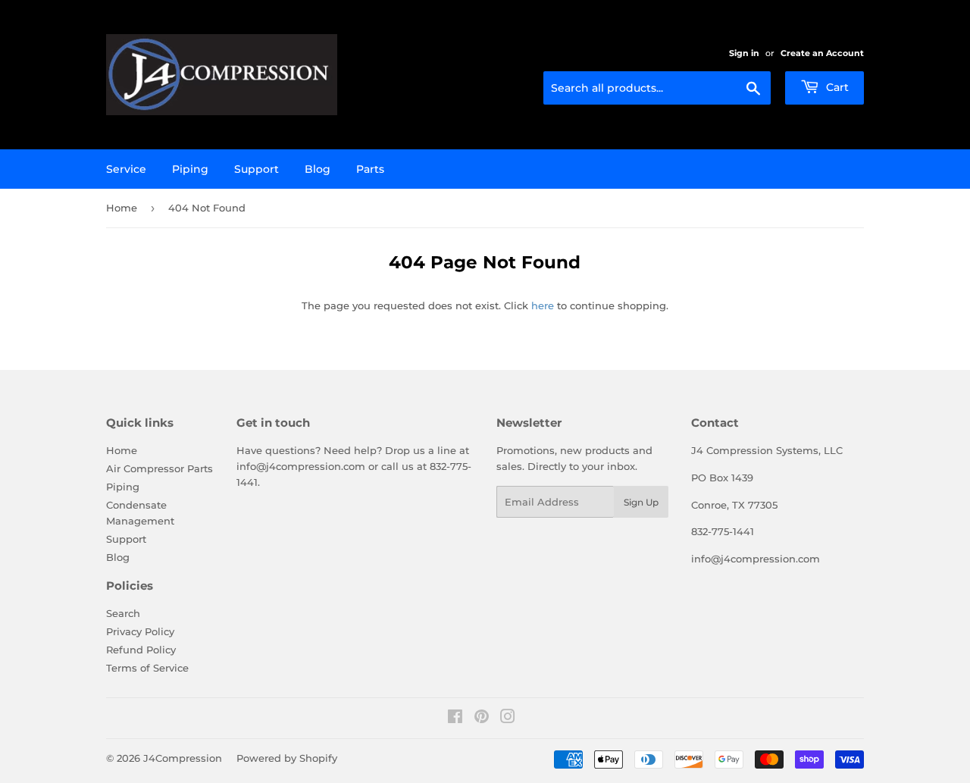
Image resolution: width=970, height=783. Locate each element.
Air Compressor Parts (159, 468)
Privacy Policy (140, 631)
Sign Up (641, 502)
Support (256, 169)
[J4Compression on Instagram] (507, 719)
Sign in (744, 53)
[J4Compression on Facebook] (455, 719)
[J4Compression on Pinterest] (482, 719)
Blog (317, 169)
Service (126, 169)
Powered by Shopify (286, 758)
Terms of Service (147, 668)
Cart (836, 87)
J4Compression (182, 758)
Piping (190, 169)
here (542, 305)
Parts (370, 169)
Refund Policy (141, 650)
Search (123, 613)
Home (121, 208)
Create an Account (822, 53)
